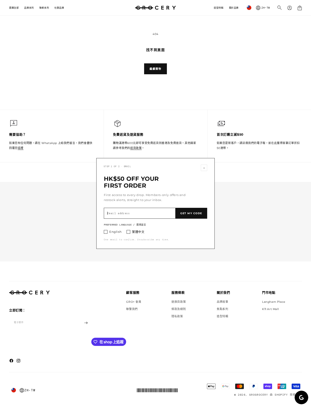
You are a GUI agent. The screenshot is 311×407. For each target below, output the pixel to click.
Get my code (191, 213)
